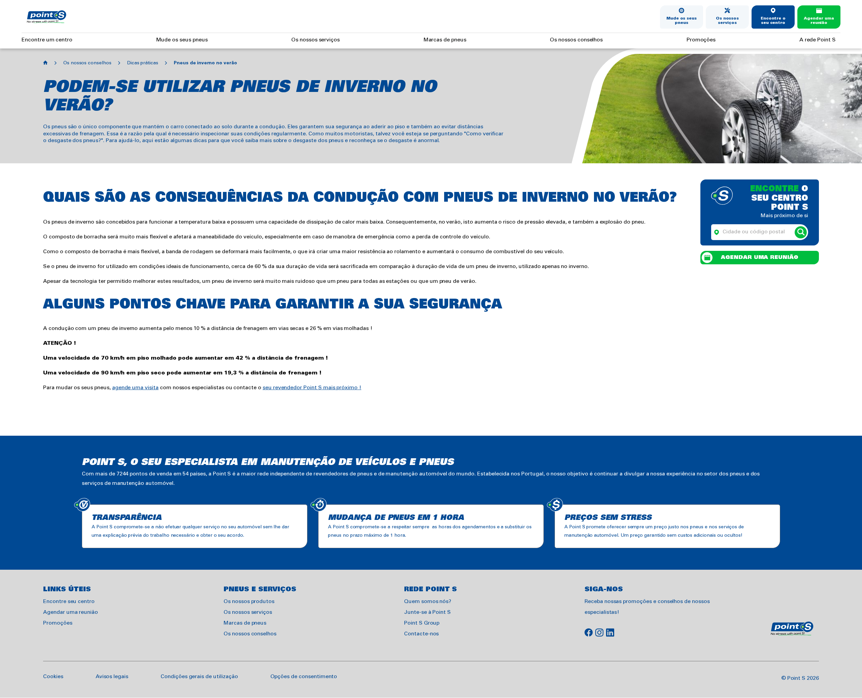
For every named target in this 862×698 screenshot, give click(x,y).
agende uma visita (135, 387)
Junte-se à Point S (427, 612)
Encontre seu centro (69, 601)
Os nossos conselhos (576, 39)
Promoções (701, 39)
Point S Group (421, 623)
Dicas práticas (142, 63)
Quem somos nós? (427, 601)
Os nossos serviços (727, 20)
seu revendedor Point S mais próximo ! (312, 387)
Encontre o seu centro (773, 20)
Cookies (53, 676)
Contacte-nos (421, 633)
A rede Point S (817, 39)
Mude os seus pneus (681, 20)
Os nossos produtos (249, 601)
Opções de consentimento (303, 676)
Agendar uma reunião (819, 20)
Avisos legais (112, 676)
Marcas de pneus (445, 39)
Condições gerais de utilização (199, 676)
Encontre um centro (47, 39)
